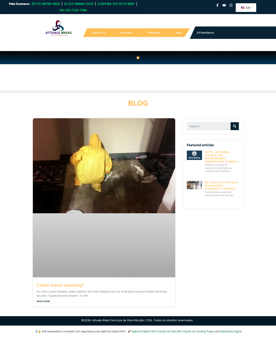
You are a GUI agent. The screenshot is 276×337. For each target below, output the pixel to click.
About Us (99, 33)
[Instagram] (231, 5)
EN (247, 8)
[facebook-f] (217, 5)
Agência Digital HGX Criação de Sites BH (156, 331)
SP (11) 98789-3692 (46, 4)
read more (43, 301)
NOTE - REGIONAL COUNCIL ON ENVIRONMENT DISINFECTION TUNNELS (221, 156)
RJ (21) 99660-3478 (78, 4)
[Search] (235, 126)
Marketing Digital (231, 331)
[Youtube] (224, 5)
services (126, 33)
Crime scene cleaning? (60, 285)
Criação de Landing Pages (198, 331)
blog (179, 33)
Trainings (153, 33)
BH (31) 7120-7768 (73, 10)
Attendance (205, 33)
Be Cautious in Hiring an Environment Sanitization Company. (221, 185)
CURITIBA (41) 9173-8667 (116, 4)
